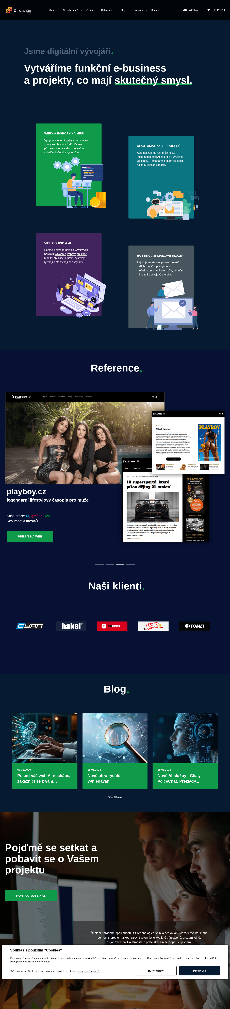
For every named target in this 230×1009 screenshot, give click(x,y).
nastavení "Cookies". (89, 971)
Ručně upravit (156, 970)
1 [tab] (99, 564)
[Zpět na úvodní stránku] (18, 10)
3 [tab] (120, 564)
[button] (70, 10)
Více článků (115, 797)
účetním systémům (67, 152)
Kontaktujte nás (31, 895)
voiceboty (142, 160)
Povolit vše (199, 970)
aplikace (82, 254)
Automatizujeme (146, 152)
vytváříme (60, 254)
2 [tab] (110, 564)
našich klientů (145, 266)
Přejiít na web (30, 536)
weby (68, 140)
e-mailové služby (163, 270)
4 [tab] (130, 564)
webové (71, 254)
